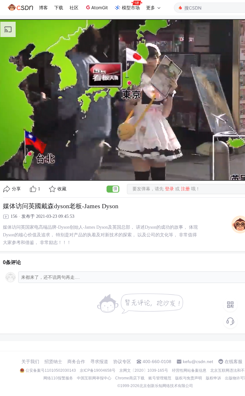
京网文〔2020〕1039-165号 (143, 370)
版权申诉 (213, 378)
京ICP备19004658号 (97, 370)
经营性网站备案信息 (189, 370)
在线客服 (233, 361)
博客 (43, 7)
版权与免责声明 (188, 378)
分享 (16, 189)
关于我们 (30, 361)
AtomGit (99, 7)
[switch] (113, 189)
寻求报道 (99, 361)
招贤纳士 (53, 361)
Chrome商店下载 (130, 378)
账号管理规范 (159, 378)
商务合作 (76, 361)
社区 (74, 7)
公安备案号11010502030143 (51, 370)
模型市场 (131, 7)
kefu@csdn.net (198, 361)
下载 (58, 7)
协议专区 (122, 361)
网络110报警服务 (58, 378)
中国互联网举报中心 (94, 378)
